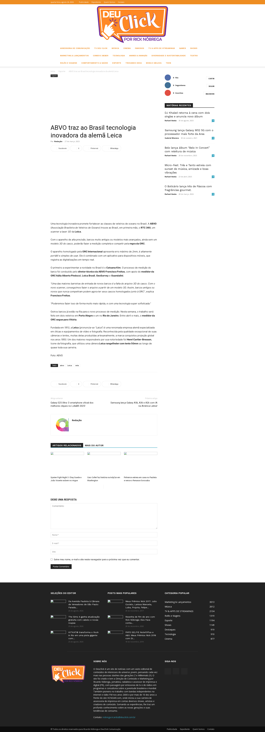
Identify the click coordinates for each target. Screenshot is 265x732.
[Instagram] (207, 2)
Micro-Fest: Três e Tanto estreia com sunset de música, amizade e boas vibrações (188, 169)
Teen (168, 63)
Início (53, 71)
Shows (193, 48)
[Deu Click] (132, 24)
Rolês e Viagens (68, 63)
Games (182, 48)
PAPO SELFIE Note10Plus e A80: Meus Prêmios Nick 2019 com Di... (140, 635)
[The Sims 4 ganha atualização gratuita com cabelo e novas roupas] (58, 620)
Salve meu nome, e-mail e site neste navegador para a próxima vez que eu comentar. (97, 559)
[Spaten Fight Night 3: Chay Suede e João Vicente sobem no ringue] (67, 463)
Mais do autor (94, 445)
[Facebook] (202, 2)
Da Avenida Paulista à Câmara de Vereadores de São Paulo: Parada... (83, 604)
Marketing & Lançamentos (74, 56)
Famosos (139, 48)
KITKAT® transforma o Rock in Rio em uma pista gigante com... (83, 635)
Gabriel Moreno (172, 138)
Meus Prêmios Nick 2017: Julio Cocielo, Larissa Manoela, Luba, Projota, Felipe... (141, 604)
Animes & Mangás (138, 56)
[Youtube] (212, 2)
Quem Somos (109, 2)
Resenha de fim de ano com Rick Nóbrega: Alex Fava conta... (140, 620)
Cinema (127, 48)
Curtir (211, 79)
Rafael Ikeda (171, 120)
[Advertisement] (104, 100)
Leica (69, 365)
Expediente (96, 2)
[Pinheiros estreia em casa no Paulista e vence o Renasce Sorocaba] (140, 463)
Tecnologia (119, 56)
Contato (121, 2)
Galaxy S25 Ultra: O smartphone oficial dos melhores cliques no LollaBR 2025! (72, 404)
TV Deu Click (100, 48)
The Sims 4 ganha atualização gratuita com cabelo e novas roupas (84, 620)
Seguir (211, 86)
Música (115, 48)
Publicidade (84, 2)
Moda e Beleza (153, 63)
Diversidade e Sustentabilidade (169, 56)
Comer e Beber (100, 56)
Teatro (194, 56)
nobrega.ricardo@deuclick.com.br (119, 717)
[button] (197, 2)
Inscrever (210, 94)
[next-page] (106, 487)
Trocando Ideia (133, 63)
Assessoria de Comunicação (75, 48)
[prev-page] (101, 487)
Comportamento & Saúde (94, 63)
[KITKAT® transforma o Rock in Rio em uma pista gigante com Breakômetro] (58, 636)
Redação (58, 141)
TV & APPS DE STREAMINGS (161, 48)
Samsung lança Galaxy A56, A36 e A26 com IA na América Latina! (134, 404)
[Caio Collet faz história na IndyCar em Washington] (104, 463)
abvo (62, 365)
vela (77, 365)
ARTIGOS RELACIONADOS (66, 445)
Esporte (116, 63)
